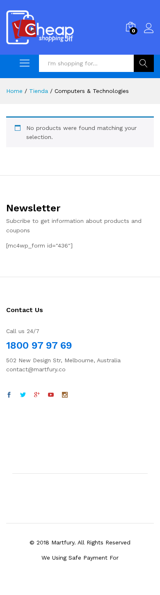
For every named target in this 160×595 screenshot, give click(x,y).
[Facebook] (9, 395)
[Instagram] (65, 395)
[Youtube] (51, 395)
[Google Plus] (37, 395)
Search (144, 63)
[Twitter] (23, 395)
